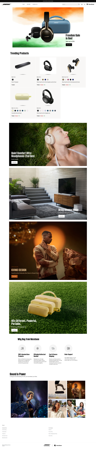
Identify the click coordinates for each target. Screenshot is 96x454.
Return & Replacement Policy (53, 433)
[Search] (78, 4)
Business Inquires (4, 437)
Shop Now (69, 44)
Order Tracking (4, 429)
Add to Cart (44, 84)
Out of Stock (18, 84)
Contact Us (35, 4)
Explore (28, 4)
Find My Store (4, 431)
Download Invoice (4, 435)
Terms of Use (50, 435)
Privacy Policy (51, 431)
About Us (50, 429)
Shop (24, 4)
